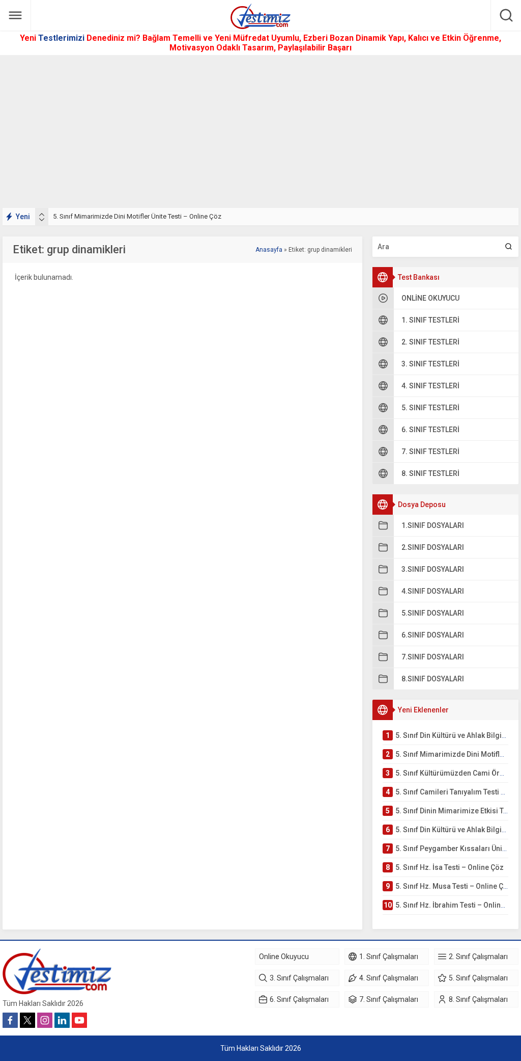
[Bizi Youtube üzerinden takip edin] (79, 1020)
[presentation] (41, 214)
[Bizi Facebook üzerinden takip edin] (10, 1020)
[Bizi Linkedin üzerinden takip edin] (62, 1020)
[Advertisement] (260, 131)
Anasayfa (268, 249)
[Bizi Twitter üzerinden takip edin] (27, 1020)
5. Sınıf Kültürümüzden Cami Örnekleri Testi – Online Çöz (135, 216)
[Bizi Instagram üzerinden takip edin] (44, 1020)
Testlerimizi (62, 38)
